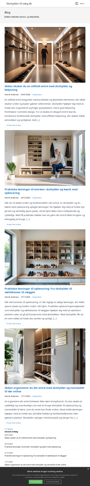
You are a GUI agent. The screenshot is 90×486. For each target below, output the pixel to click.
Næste (10, 429)
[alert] (45, 476)
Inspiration (37, 94)
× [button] (88, 469)
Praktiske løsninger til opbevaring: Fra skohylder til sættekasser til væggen (36, 456)
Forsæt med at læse (13, 125)
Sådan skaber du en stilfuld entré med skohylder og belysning (30, 438)
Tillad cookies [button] (36, 482)
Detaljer (62, 477)
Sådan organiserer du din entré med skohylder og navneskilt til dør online (35, 464)
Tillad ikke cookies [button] (52, 482)
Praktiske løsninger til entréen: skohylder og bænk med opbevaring (33, 447)
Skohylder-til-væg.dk (19, 3)
